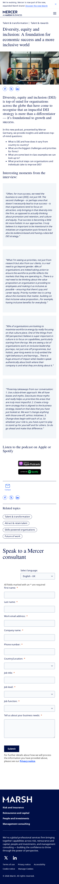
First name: (10, 587)
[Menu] (55, 13)
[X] (6, 858)
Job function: (10, 701)
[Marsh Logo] (17, 800)
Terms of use (9, 864)
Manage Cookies (25, 869)
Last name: (10, 602)
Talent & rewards (39, 23)
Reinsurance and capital (16, 812)
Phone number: (12, 644)
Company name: (12, 630)
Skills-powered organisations (20, 529)
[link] (5, 89)
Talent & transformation (15, 23)
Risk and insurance (13, 807)
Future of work (12, 536)
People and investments (16, 818)
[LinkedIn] (15, 858)
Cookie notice (9, 869)
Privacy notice (27, 761)
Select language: (29, 570)
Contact (8, 490)
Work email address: (15, 616)
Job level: (8, 687)
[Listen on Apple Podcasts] (29, 463)
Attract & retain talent (16, 523)
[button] (56, 4)
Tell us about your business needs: (22, 715)
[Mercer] (12, 13)
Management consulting (16, 823)
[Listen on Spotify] (29, 472)
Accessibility (39, 864)
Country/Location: (13, 658)
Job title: (8, 672)
